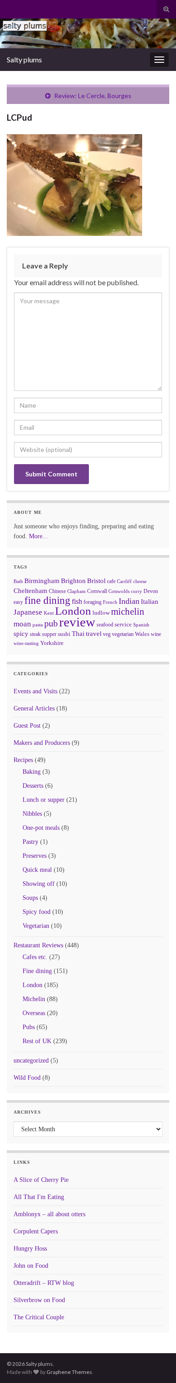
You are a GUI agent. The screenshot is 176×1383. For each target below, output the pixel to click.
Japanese (28, 612)
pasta (37, 624)
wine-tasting (26, 643)
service (123, 624)
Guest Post (27, 725)
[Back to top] (155, 1362)
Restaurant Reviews (38, 945)
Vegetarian (36, 925)
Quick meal (37, 869)
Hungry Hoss (30, 1248)
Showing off (39, 883)
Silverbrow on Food (39, 1300)
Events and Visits (35, 691)
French (110, 602)
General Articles (34, 708)
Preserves (34, 855)
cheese (140, 581)
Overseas (34, 1013)
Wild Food (27, 1077)
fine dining (47, 600)
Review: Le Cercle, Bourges (92, 95)
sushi (64, 633)
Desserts (33, 785)
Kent (49, 613)
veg (107, 634)
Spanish (141, 624)
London (73, 611)
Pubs (29, 1027)
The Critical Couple (39, 1317)
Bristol (96, 580)
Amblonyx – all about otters (49, 1214)
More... (38, 536)
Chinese (57, 591)
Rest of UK (37, 1041)
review (77, 622)
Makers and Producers (42, 742)
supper (49, 634)
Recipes (23, 760)
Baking (32, 771)
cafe (111, 581)
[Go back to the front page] (88, 33)
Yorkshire (52, 643)
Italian (149, 601)
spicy (21, 633)
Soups (30, 897)
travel (94, 633)
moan (22, 624)
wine (156, 634)
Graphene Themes (69, 1372)
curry (136, 591)
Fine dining (37, 971)
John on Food (31, 1265)
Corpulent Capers (36, 1231)
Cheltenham (30, 590)
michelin (127, 611)
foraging (92, 602)
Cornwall (97, 591)
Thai (78, 633)
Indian (129, 601)
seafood (105, 624)
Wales (142, 633)
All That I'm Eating (39, 1197)
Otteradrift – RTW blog (44, 1283)
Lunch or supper (44, 799)
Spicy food (37, 911)
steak (35, 634)
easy (18, 602)
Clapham (76, 591)
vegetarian (123, 634)
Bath (18, 581)
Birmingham (42, 580)
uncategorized (31, 1060)
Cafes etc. (35, 957)
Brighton (73, 580)
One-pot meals (41, 827)
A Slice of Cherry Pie (41, 1179)
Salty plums (24, 59)
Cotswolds (119, 591)
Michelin (34, 999)
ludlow (101, 612)
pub (51, 623)
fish (77, 601)
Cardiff (124, 581)
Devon (151, 591)
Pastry (30, 841)
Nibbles (32, 813)
